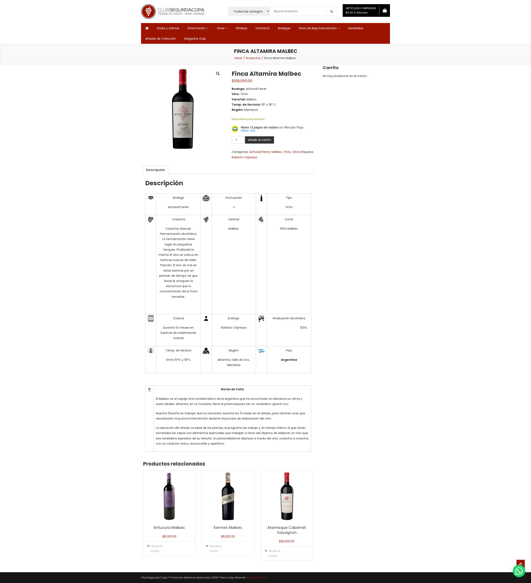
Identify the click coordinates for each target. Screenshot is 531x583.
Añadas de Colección (160, 39)
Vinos (220, 28)
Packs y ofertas (168, 28)
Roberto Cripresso (244, 157)
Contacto (263, 28)
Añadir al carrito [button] (156, 548)
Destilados (355, 28)
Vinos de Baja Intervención (318, 28)
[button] (218, 73)
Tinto (287, 152)
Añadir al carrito (259, 140)
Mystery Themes (256, 577)
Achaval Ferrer (259, 152)
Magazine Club (195, 39)
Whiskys (241, 28)
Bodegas (284, 28)
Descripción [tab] (155, 170)
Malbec (277, 152)
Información (196, 28)
